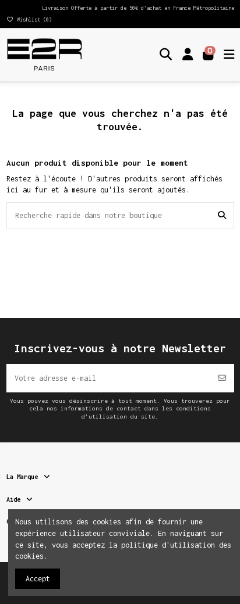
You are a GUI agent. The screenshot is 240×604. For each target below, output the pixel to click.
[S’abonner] (222, 378)
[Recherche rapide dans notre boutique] (222, 215)
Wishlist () (33, 19)
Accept (38, 578)
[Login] (187, 55)
